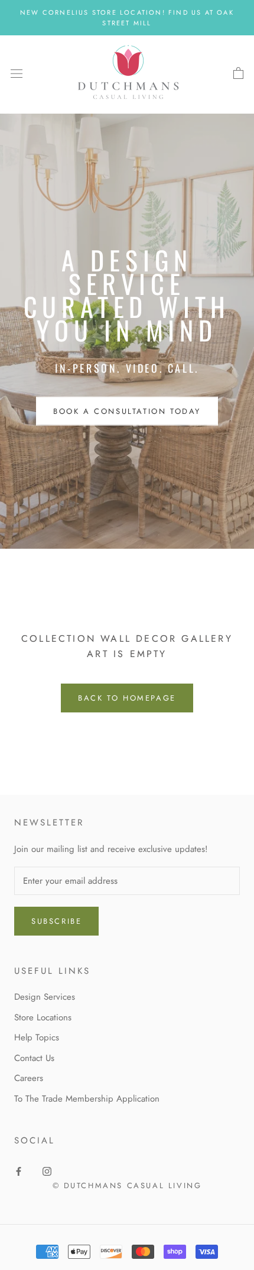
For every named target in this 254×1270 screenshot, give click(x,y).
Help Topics (36, 1037)
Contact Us (34, 1058)
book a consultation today (127, 411)
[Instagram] (47, 1170)
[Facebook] (18, 1170)
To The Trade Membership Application (86, 1098)
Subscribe (56, 921)
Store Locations (42, 1017)
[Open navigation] (16, 73)
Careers (28, 1078)
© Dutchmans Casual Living (127, 1185)
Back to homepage (127, 698)
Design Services (44, 996)
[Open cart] (238, 73)
